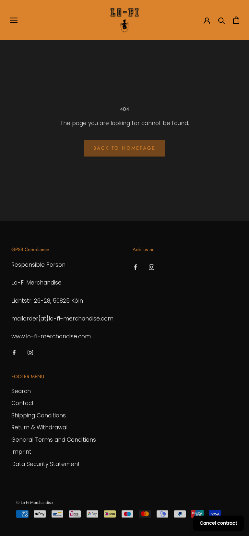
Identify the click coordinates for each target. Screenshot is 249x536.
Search (21, 391)
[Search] (221, 20)
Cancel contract (218, 523)
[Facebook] (14, 351)
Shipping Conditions (38, 415)
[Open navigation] (14, 20)
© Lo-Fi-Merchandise (34, 502)
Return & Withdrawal (39, 427)
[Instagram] (30, 351)
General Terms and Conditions (53, 440)
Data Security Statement (45, 464)
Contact (22, 403)
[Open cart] (236, 20)
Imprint (21, 452)
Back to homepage (124, 148)
